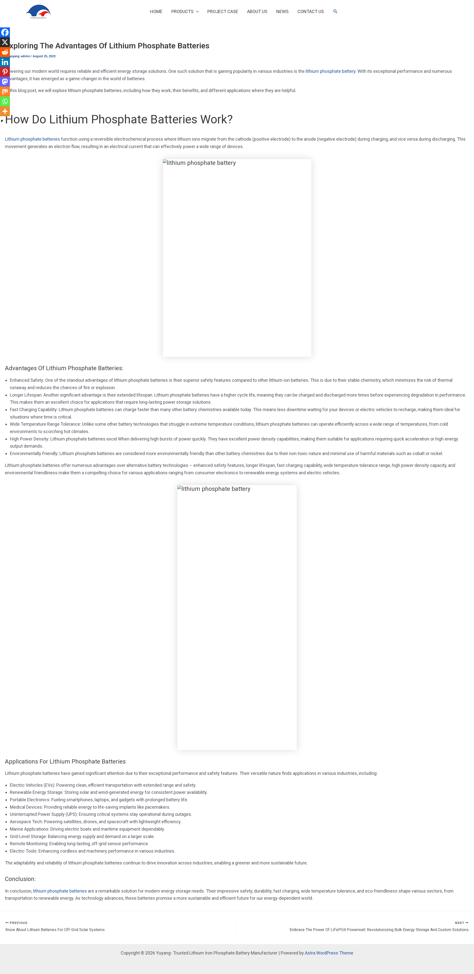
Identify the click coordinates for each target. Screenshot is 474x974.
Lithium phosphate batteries (32, 139)
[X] (5, 42)
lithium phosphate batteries (60, 891)
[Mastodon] (5, 82)
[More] (5, 111)
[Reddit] (5, 52)
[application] (196, 11)
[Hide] (2, 121)
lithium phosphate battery (331, 71)
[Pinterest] (5, 72)
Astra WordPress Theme (329, 952)
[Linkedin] (5, 62)
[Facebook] (5, 32)
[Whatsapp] (5, 101)
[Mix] (5, 91)
